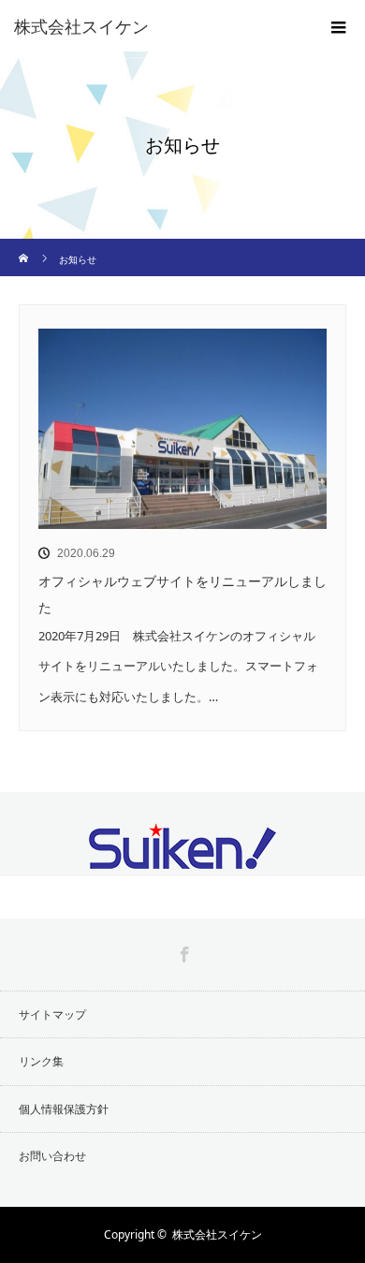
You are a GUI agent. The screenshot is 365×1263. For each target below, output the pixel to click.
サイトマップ (52, 1014)
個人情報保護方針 (64, 1109)
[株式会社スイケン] (154, 26)
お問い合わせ (52, 1156)
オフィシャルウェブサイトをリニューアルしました (182, 594)
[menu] (339, 26)
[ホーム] (25, 246)
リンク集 (41, 1061)
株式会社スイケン (217, 1234)
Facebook (182, 951)
